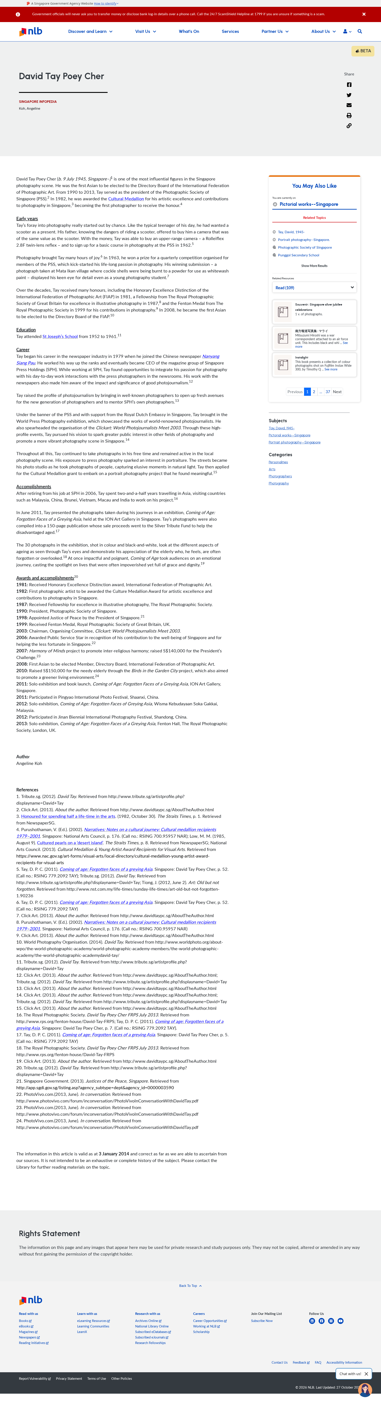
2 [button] (314, 391)
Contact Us (280, 1362)
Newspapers (28, 1337)
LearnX (82, 1331)
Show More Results (314, 266)
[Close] (371, 12)
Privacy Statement (69, 1378)
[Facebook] (349, 87)
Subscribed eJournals (150, 1337)
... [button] (320, 391)
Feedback (300, 1362)
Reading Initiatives (32, 1342)
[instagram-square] (333, 1323)
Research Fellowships (150, 1342)
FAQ (318, 1362)
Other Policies (121, 1378)
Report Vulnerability (33, 1378)
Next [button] (337, 391)
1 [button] (307, 391)
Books (24, 1320)
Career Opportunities (208, 1320)
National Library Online (152, 1326)
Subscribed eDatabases (151, 1331)
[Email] (349, 108)
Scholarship (201, 1331)
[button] (347, 31)
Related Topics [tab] (314, 217)
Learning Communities (93, 1326)
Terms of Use (96, 1378)
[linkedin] (314, 1323)
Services (230, 31)
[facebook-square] (323, 1323)
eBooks (25, 1326)
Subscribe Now (262, 1320)
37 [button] (328, 391)
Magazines (27, 1331)
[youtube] (342, 1323)
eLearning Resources (92, 1320)
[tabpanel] (314, 249)
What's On (189, 31)
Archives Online (147, 1320)
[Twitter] (349, 98)
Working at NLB (205, 1326)
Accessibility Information (344, 1362)
